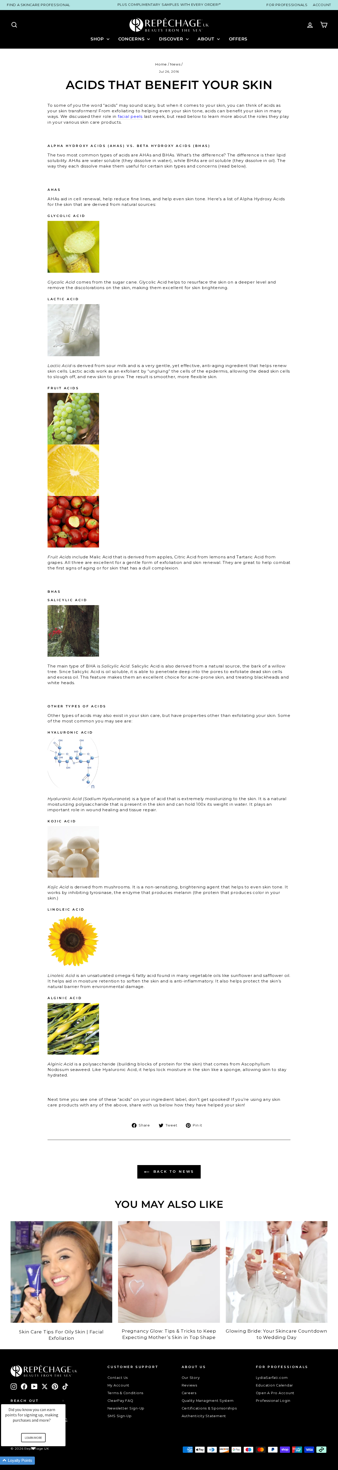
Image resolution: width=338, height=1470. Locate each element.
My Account (118, 1385)
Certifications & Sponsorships (209, 1408)
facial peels (130, 116)
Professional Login (273, 1401)
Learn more (33, 1438)
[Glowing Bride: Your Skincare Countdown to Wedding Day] (276, 1272)
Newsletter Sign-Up (126, 1408)
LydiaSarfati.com (272, 1378)
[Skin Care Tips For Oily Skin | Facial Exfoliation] (61, 1272)
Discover (172, 38)
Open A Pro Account (275, 1393)
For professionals (287, 5)
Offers (238, 38)
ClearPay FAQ (120, 1401)
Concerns (132, 38)
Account (322, 5)
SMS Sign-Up (119, 1416)
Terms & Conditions (125, 1393)
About (207, 38)
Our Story (191, 1378)
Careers (189, 1393)
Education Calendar (274, 1385)
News (175, 64)
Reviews (189, 1385)
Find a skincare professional (38, 5)
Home (161, 64)
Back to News (172, 1171)
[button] (39, 1461)
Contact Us (117, 1378)
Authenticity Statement (204, 1416)
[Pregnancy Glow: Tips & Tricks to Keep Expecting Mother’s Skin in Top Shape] (169, 1272)
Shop (98, 38)
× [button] (63, 1400)
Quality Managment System (208, 1401)
